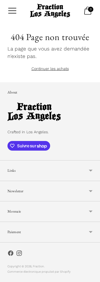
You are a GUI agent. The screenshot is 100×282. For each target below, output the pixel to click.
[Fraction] (50, 11)
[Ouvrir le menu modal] (12, 10)
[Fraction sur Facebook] (10, 254)
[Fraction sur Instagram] (19, 254)
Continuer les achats (50, 68)
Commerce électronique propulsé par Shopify (39, 271)
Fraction (38, 266)
